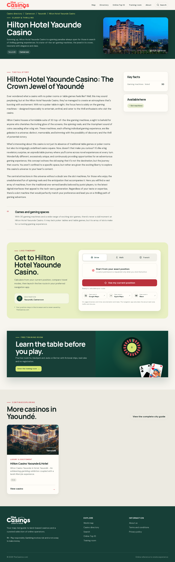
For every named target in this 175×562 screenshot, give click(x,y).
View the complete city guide (149, 416)
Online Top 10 (119, 5)
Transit (146, 257)
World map (89, 523)
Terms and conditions (139, 527)
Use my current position (121, 282)
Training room (135, 5)
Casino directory (14, 13)
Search (163, 5)
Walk (121, 257)
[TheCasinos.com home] (18, 5)
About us (133, 523)
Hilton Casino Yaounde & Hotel (29, 463)
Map (94, 5)
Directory (104, 5)
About (148, 5)
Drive (96, 257)
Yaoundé (42, 13)
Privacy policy (135, 531)
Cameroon (30, 13)
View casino (32, 489)
